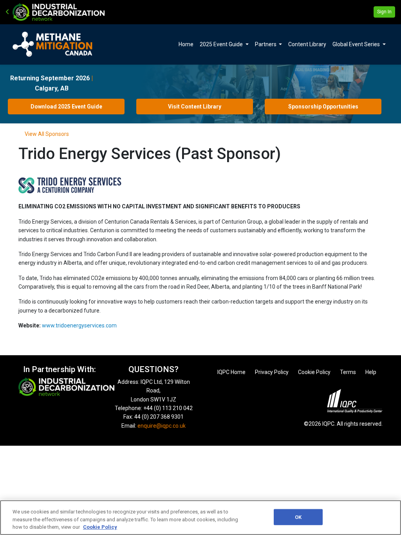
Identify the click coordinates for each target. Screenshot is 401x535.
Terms (348, 372)
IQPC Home (231, 372)
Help (370, 372)
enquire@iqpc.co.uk (161, 426)
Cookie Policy (314, 372)
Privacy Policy (272, 372)
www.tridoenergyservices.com (79, 325)
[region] (200, 517)
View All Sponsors (47, 134)
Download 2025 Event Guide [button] (66, 106)
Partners (266, 44)
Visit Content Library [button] (194, 106)
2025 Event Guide (222, 44)
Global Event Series (356, 44)
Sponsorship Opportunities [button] (323, 106)
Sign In (384, 11)
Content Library (307, 44)
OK (298, 517)
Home (186, 44)
